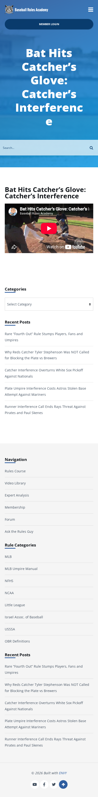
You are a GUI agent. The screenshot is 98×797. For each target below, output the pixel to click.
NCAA (9, 593)
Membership (15, 507)
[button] (90, 9)
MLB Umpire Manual (21, 568)
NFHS (9, 580)
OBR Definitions (17, 641)
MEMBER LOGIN (49, 24)
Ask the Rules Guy (19, 531)
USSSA (10, 629)
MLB (8, 556)
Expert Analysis (17, 495)
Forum (10, 519)
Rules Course (15, 471)
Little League (15, 605)
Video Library (15, 483)
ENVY (63, 773)
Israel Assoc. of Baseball (24, 617)
